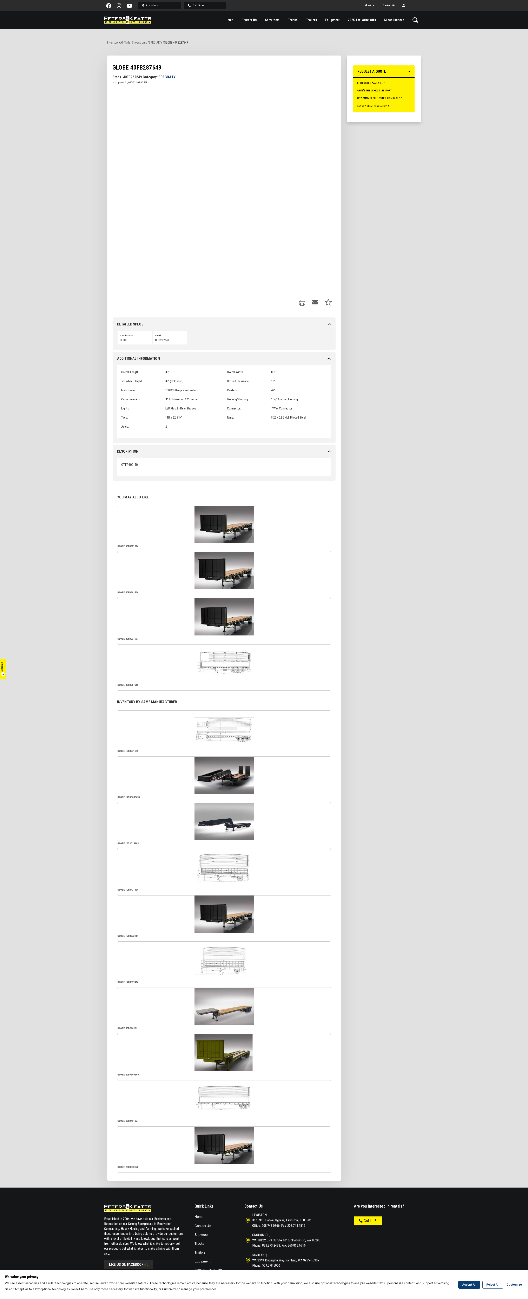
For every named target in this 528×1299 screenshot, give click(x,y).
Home (229, 20)
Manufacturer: (127, 335)
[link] (302, 303)
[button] (403, 5)
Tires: (124, 417)
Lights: (125, 408)
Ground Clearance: (238, 381)
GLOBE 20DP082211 (128, 1028)
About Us (370, 5)
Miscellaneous (394, 20)
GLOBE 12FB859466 (127, 982)
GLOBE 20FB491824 (127, 1120)
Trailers (311, 20)
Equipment (332, 20)
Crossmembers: (131, 399)
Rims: (230, 417)
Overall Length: (130, 372)
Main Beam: (128, 390)
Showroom (272, 20)
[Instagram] (119, 5)
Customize (514, 1284)
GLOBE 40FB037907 (127, 638)
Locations (152, 5)
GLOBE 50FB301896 (127, 546)
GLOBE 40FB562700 (127, 592)
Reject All (492, 1284)
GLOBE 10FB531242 (127, 751)
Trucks (293, 20)
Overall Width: (235, 372)
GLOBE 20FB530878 (127, 1167)
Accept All (469, 1284)
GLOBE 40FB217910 (127, 685)
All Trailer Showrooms (133, 42)
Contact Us (389, 5)
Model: (158, 335)
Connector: (234, 408)
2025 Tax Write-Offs (362, 20)
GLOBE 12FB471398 (127, 889)
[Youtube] (129, 5)
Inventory (112, 42)
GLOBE (123, 340)
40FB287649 (162, 340)
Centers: (232, 390)
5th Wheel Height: (132, 381)
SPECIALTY (155, 42)
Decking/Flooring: (238, 399)
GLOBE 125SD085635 (128, 797)
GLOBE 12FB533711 (127, 936)
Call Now (198, 5)
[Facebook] (109, 5)
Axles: (125, 426)
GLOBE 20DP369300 (128, 1074)
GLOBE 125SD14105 (128, 843)
